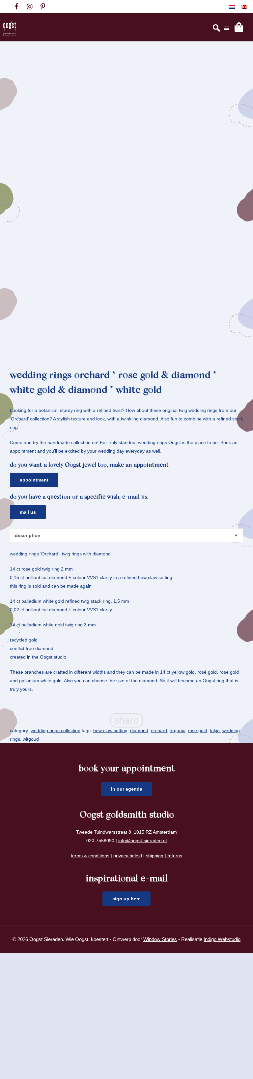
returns (174, 855)
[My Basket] (239, 27)
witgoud (31, 739)
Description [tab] (28, 535)
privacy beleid (127, 855)
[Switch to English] (244, 7)
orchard (159, 730)
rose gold (197, 730)
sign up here (126, 898)
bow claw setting (110, 730)
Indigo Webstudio (222, 939)
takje (215, 730)
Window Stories (160, 939)
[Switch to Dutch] (232, 7)
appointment (23, 451)
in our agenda (126, 789)
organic (177, 730)
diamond (139, 730)
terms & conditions (90, 855)
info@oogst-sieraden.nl (142, 840)
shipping (154, 855)
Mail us (28, 512)
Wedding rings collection (55, 730)
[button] (233, 72)
